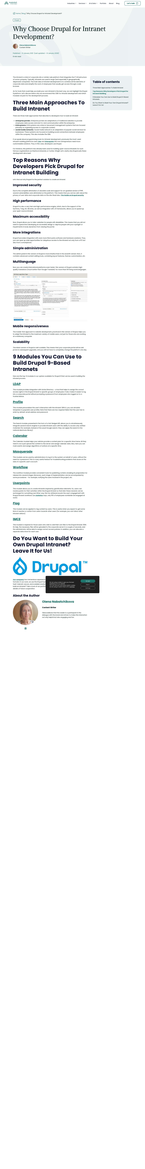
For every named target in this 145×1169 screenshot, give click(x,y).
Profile (18, 402)
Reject (88, 584)
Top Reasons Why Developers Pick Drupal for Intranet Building (110, 92)
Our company (18, 580)
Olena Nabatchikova (58, 601)
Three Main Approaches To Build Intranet (108, 88)
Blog (117, 3)
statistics (39, 495)
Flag (16, 503)
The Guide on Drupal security (72, 195)
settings (72, 587)
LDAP (17, 384)
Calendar (20, 436)
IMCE (16, 519)
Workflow (20, 467)
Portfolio (103, 3)
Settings (88, 588)
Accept (88, 581)
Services (82, 3)
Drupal (16, 20)
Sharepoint (49, 141)
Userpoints (21, 483)
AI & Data (92, 3)
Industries (71, 3)
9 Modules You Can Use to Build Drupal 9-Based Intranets (110, 98)
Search (18, 418)
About (111, 3)
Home (18, 13)
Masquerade (22, 451)
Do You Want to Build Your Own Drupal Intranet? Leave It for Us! (110, 104)
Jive (39, 141)
